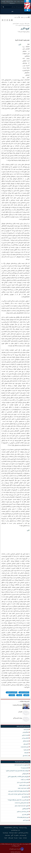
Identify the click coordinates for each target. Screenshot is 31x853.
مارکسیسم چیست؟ (25, 768)
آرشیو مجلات (3, 1)
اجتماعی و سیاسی (24, 692)
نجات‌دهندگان (26, 741)
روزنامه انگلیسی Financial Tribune (11, 828)
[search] (3, 7)
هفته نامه (25, 838)
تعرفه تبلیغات (7, 835)
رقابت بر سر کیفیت (25, 779)
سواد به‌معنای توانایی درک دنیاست (22, 803)
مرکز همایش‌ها (5, 833)
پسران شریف (26, 729)
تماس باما (22, 1)
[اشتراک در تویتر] (7, 20)
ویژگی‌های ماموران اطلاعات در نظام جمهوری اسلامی (18, 777)
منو (12, 11)
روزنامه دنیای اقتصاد (23, 828)
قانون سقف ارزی (25, 814)
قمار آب (20, 712)
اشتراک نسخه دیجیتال (9, 1)
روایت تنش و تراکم (17, 718)
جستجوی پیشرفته (12, 3)
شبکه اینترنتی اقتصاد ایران (23, 833)
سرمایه (19, 695)
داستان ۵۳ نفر (26, 820)
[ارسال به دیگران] (12, 20)
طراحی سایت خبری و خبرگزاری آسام (14, 849)
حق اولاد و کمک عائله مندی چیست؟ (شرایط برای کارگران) (17, 771)
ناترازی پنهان (26, 744)
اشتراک (15, 1)
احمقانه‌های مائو (25, 797)
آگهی (12, 835)
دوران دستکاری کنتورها (24, 785)
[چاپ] (10, 20)
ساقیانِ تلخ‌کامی (25, 774)
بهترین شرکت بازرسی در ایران (23, 782)
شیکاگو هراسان (26, 732)
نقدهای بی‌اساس (25, 738)
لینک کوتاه (16, 17)
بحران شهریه (26, 750)
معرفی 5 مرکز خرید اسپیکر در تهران (22, 806)
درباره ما (18, 1)
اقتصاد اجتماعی (16, 23)
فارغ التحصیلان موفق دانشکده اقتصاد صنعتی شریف (18, 791)
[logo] (27, 5)
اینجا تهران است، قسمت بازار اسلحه (21, 765)
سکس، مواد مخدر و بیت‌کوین (23, 811)
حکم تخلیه (26, 753)
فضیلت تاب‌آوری (25, 735)
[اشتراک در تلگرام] (3, 20)
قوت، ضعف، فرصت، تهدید (23, 788)
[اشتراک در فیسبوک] (5, 20)
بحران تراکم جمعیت (17, 705)
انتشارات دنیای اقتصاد (13, 833)
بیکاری (26, 695)
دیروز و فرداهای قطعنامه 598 (23, 817)
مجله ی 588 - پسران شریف (24, 23)
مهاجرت (11, 695)
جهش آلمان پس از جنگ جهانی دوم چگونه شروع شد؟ (18, 800)
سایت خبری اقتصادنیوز (15, 830)
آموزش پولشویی (25, 809)
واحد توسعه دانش (22, 835)
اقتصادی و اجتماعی (11, 692)
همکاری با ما (16, 835)
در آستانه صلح (26, 756)
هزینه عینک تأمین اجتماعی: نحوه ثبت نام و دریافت (18, 794)
